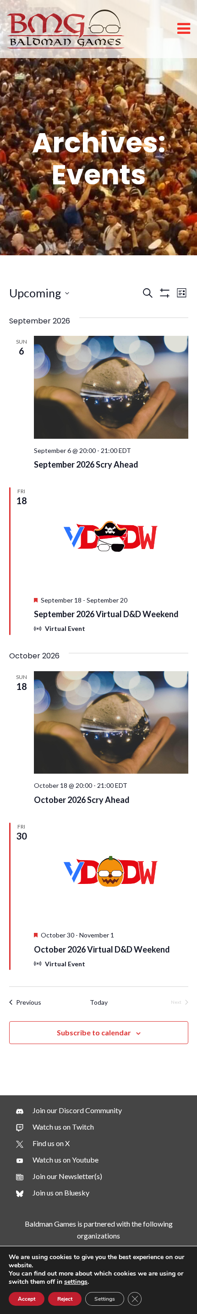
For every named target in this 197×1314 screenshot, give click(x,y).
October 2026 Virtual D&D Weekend (102, 949)
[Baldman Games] (66, 28)
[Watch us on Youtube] (57, 1160)
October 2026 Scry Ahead (82, 800)
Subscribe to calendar (94, 1032)
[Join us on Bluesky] (52, 1193)
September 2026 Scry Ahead (86, 464)
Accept (26, 1299)
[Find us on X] (43, 1143)
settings (76, 1282)
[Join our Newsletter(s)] (59, 1176)
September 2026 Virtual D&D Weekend (106, 614)
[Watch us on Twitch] (55, 1127)
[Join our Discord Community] (69, 1110)
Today (99, 1002)
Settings (104, 1299)
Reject (64, 1299)
